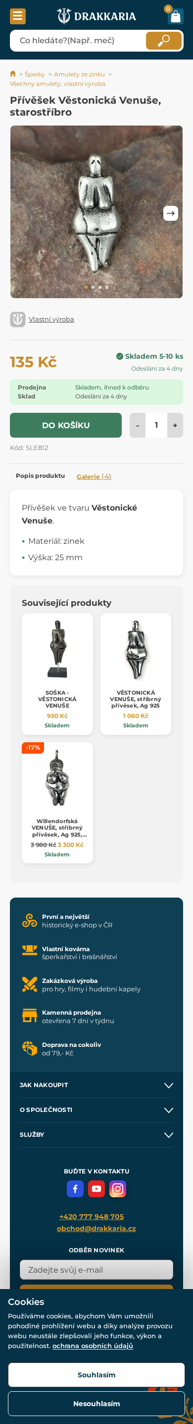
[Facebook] (75, 1188)
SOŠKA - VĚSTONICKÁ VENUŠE (57, 699)
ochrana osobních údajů (92, 1346)
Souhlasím (97, 1374)
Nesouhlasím (96, 1403)
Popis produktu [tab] (40, 475)
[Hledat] (164, 41)
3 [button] (100, 288)
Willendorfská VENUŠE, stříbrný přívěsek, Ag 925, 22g (57, 831)
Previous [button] (22, 213)
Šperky (35, 74)
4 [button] (107, 288)
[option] (96, 214)
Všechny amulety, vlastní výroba (57, 83)
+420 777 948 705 (91, 1216)
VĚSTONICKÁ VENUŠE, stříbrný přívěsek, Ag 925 (135, 699)
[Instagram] (117, 1188)
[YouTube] (96, 1188)
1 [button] (86, 288)
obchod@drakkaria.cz (96, 1228)
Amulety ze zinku (79, 74)
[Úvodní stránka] (13, 74)
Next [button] (170, 213)
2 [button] (93, 288)
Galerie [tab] (94, 476)
